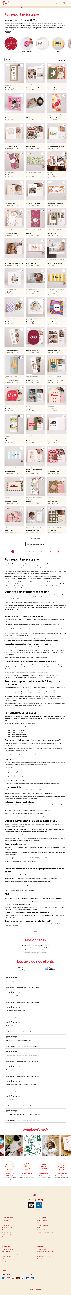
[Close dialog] (67, 620)
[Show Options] (65, 654)
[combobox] (51, 654)
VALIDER (52, 668)
